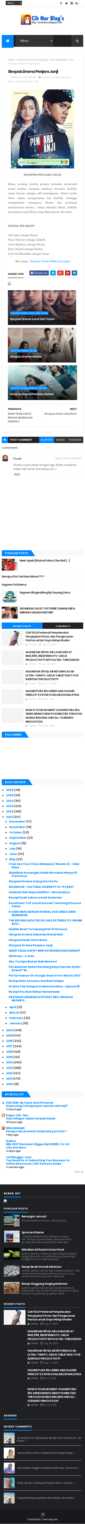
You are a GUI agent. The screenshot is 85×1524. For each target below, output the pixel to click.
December (17, 822)
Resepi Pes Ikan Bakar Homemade (34, 992)
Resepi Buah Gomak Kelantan (41, 1267)
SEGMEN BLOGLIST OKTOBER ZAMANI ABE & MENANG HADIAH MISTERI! (47, 610)
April (13, 1007)
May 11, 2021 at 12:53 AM (68, 458)
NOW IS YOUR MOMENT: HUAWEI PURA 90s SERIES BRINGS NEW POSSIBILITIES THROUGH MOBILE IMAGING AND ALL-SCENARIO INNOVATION (54, 716)
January (16, 1023)
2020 (10, 1030)
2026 (10, 790)
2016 (9, 1052)
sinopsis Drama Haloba (23, 350)
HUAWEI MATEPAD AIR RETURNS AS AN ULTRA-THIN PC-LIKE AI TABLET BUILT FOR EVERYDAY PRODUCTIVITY (52, 675)
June (13, 854)
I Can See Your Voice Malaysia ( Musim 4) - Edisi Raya (44, 865)
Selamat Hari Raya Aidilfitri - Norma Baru (39, 892)
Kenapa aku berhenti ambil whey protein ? (36, 1131)
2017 (9, 1046)
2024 (10, 801)
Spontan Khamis (33, 1232)
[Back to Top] (43, 1514)
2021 (9, 817)
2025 (10, 795)
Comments (63, 626)
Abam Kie (23, 1479)
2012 (9, 1073)
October (16, 832)
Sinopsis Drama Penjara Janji (31, 945)
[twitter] (66, 3)
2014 (9, 1062)
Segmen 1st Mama (14, 585)
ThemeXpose (49, 1519)
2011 (9, 1079)
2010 (9, 1084)
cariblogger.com (18, 1157)
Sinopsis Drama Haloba (26, 357)
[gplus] (77, 3)
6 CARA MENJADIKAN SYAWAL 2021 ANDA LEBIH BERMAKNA (42, 913)
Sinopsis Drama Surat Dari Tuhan (32, 319)
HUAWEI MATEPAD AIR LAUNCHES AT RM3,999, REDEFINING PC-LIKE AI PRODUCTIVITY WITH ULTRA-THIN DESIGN (52, 656)
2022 (10, 811)
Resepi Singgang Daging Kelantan (45, 1284)
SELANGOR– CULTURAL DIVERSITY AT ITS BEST (41, 887)
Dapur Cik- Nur (17, 1115)
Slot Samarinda (59, 59)
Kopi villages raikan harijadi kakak (30, 1118)
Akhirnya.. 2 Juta (21, 956)
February (16, 1018)
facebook (75, 439)
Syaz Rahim (24, 1449)
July (12, 849)
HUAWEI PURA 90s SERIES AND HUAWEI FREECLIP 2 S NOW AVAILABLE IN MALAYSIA (52, 693)
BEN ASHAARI (15, 1128)
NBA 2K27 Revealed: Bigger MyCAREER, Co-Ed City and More (37, 1145)
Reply (17, 474)
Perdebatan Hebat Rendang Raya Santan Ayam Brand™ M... (44, 968)
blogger (46, 439)
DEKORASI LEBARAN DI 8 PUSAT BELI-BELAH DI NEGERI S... (41, 998)
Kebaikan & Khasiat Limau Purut (43, 1250)
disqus (60, 439)
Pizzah (17, 459)
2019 (9, 1036)
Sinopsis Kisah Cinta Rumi (28, 940)
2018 (9, 1041)
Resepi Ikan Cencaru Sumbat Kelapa (36, 981)
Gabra (11, 1141)
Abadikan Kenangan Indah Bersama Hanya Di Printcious (43, 874)
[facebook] (61, 3)
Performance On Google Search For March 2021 (44, 976)
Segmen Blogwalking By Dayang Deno (45, 592)
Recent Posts (22, 626)
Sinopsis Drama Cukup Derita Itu (33, 881)
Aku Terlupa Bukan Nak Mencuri (33, 961)
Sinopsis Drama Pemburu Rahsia (28, 388)
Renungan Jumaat (34, 1216)
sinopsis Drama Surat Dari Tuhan (29, 313)
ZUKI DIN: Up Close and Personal (29, 1103)
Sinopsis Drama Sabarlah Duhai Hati (36, 934)
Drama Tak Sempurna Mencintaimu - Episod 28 (44, 986)
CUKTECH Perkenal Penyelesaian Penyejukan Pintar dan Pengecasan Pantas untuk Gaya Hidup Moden (49, 636)
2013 (9, 1068)
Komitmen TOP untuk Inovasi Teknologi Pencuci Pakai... (45, 904)
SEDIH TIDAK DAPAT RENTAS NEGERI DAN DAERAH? (44, 951)
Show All (78, 1171)
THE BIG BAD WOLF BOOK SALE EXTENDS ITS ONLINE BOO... (45, 922)
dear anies (24, 1434)
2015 (9, 1057)
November (17, 827)
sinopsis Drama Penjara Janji (33, 59)
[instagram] (72, 3)
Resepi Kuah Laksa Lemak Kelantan (35, 898)
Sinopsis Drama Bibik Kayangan (50, 261)
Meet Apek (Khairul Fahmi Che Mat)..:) (45, 560)
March (14, 1013)
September (18, 838)
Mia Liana (22, 1464)
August (15, 843)
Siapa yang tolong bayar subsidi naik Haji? (37, 1106)
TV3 (71, 59)
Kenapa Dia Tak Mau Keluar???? (23, 576)
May (12, 859)
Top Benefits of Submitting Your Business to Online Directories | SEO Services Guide (38, 1162)
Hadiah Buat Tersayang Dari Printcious (38, 929)
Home (11, 59)
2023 (10, 806)
